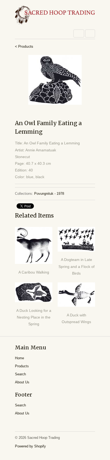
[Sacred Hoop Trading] (55, 15)
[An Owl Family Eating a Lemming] (55, 80)
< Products (24, 46)
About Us (22, 382)
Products (22, 366)
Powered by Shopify (30, 446)
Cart (90, 33)
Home (19, 358)
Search (20, 374)
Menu (78, 33)
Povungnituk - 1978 (49, 194)
